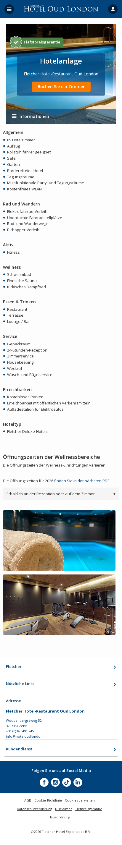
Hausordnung (59, 817)
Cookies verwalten (80, 800)
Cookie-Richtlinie (48, 800)
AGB (27, 800)
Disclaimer (63, 809)
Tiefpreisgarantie (88, 809)
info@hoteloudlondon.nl (26, 736)
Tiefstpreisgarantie (41, 42)
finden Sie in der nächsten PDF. (82, 480)
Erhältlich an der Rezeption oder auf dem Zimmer (61, 493)
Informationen (33, 116)
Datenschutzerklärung (34, 809)
